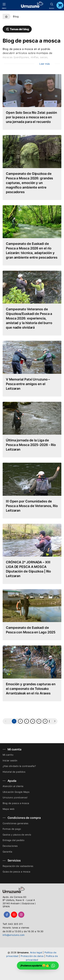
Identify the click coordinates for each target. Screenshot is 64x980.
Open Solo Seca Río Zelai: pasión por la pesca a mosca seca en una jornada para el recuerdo (31, 117)
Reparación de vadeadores (18, 866)
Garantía (7, 851)
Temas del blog (19, 29)
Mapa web (8, 809)
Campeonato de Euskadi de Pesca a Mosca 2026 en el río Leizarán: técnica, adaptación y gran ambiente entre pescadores (31, 250)
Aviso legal (36, 952)
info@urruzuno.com (14, 935)
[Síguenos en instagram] (21, 915)
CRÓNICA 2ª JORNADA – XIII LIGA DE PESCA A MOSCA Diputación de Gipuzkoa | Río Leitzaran (28, 569)
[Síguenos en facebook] (7, 915)
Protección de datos (32, 956)
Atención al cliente (13, 786)
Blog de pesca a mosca (16, 803)
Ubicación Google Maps (16, 791)
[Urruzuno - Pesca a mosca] (6, 16)
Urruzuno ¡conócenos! (15, 797)
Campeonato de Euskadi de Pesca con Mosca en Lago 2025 (30, 630)
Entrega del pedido (13, 840)
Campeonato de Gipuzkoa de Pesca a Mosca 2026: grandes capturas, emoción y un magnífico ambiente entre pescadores (29, 183)
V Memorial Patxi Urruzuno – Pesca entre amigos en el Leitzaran (28, 383)
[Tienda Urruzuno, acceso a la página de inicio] (32, 5)
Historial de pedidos (14, 771)
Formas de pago (12, 828)
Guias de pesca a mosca (16, 871)
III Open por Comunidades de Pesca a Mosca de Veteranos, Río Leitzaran (32, 505)
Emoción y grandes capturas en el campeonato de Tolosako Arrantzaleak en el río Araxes (30, 688)
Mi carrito (8, 754)
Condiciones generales (15, 823)
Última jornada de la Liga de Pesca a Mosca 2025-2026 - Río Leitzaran (31, 444)
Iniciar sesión (10, 760)
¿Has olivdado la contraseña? (19, 766)
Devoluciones (10, 845)
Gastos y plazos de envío (17, 834)
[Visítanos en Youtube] (14, 915)
